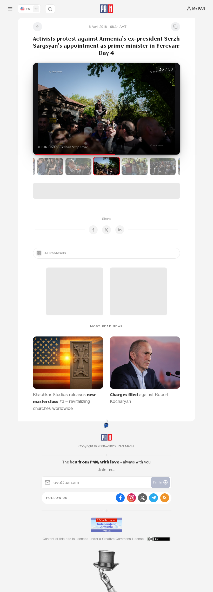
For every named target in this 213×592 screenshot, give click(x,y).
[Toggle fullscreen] (42, 71)
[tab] (135, 100)
